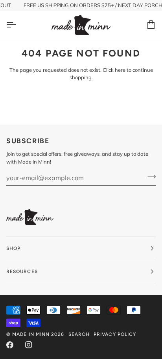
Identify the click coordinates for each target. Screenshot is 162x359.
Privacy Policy (115, 334)
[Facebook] (9, 344)
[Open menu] (18, 25)
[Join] (149, 176)
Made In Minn (31, 334)
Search (79, 334)
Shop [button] (13, 248)
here (120, 70)
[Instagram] (28, 344)
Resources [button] (22, 271)
